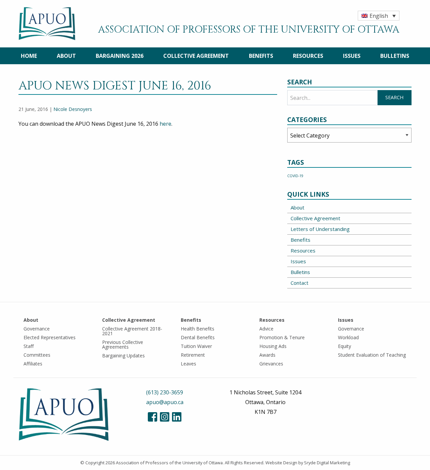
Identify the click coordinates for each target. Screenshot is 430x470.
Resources (308, 56)
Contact (299, 282)
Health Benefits (197, 328)
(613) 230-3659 (164, 392)
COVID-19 (295, 175)
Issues (351, 56)
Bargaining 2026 (119, 56)
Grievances (271, 363)
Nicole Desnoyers (72, 109)
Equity (344, 346)
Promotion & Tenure (282, 337)
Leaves (188, 363)
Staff (29, 346)
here (165, 123)
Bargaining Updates (123, 355)
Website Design (281, 463)
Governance (37, 328)
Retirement (193, 355)
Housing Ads (273, 346)
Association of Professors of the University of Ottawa (169, 463)
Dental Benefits (198, 337)
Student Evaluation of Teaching (372, 355)
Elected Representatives (50, 337)
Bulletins (394, 56)
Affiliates (33, 363)
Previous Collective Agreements (122, 344)
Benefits (261, 56)
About (66, 56)
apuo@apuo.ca (164, 402)
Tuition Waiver (196, 346)
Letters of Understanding (320, 229)
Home (29, 56)
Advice (266, 328)
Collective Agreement (196, 56)
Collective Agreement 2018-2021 (132, 331)
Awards (267, 355)
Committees (37, 355)
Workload (348, 337)
